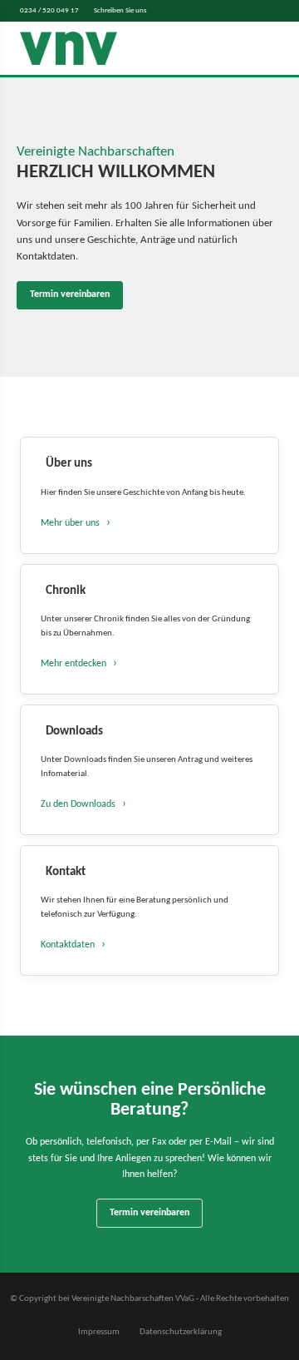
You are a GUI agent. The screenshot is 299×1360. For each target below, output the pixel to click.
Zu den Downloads (78, 804)
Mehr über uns (70, 523)
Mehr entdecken (73, 664)
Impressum (99, 1332)
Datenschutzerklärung (181, 1332)
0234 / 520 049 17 (49, 10)
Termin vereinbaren (70, 294)
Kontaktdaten (68, 945)
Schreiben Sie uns (120, 10)
